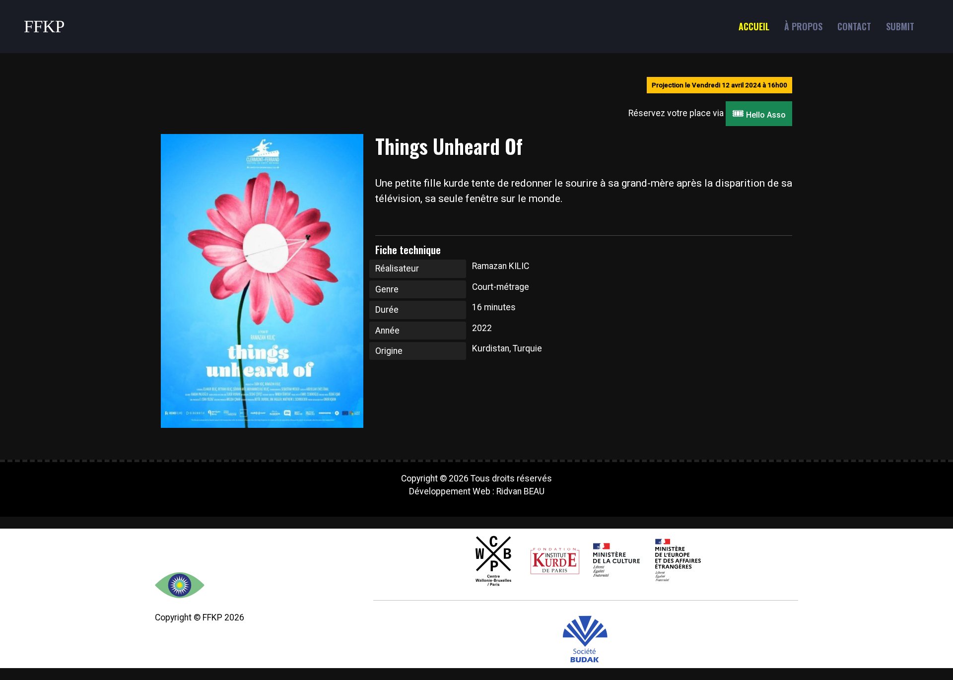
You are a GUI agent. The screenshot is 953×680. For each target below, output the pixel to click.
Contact (854, 26)
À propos (803, 26)
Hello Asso (759, 114)
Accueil (754, 26)
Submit (900, 26)
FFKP (44, 26)
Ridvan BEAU (520, 491)
